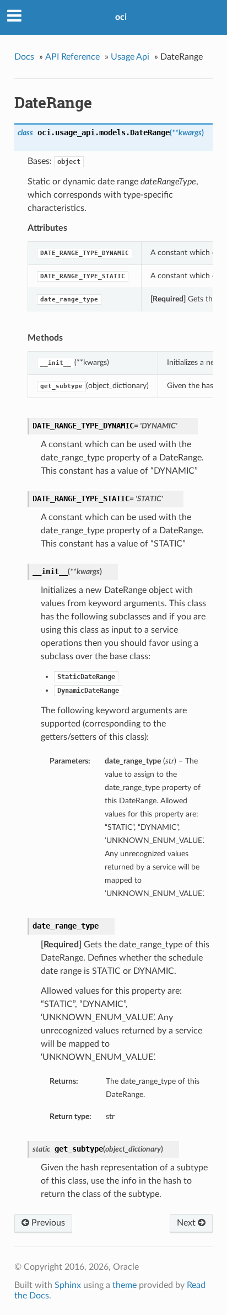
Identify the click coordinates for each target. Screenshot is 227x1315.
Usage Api (130, 56)
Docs (24, 56)
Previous (47, 1222)
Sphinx (68, 1285)
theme (124, 1285)
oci (121, 17)
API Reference (72, 56)
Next (187, 1222)
